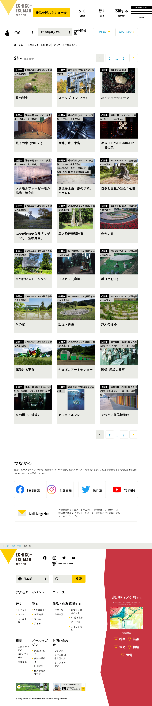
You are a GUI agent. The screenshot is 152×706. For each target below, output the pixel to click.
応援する (75, 603)
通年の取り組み (23, 656)
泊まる (37, 623)
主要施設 (38, 614)
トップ (6, 546)
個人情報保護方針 (39, 672)
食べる (37, 619)
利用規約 (38, 666)
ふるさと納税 (76, 628)
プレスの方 (60, 651)
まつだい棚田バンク (76, 611)
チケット (22, 610)
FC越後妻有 (77, 617)
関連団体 (22, 662)
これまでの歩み (23, 648)
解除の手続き (39, 660)
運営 (129, 655)
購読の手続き (39, 652)
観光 (122, 647)
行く (19, 603)
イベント (38, 592)
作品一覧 (59, 610)
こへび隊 (75, 622)
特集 (122, 639)
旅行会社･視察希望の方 (60, 657)
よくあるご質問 (60, 664)
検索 (79, 578)
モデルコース (23, 620)
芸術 (136, 639)
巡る (35, 603)
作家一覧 (59, 614)
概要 (19, 640)
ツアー (21, 614)
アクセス (22, 592)
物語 (136, 647)
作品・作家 (7, 28)
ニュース (59, 592)
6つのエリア (40, 610)
